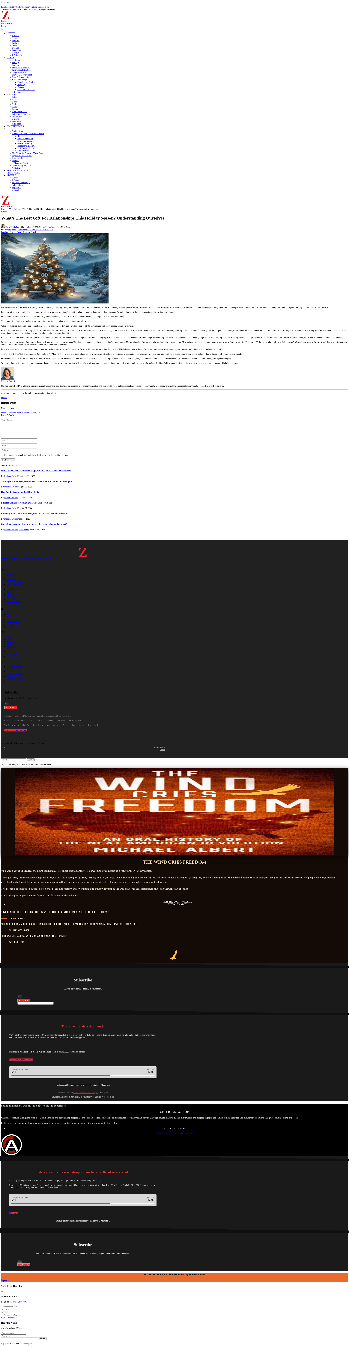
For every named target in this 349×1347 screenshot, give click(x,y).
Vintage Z (16, 168)
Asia (14, 99)
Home (3, 209)
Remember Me (10, 1315)
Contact (15, 190)
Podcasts (15, 40)
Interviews (16, 50)
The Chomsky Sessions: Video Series (28, 153)
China (14, 106)
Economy (16, 65)
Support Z (16, 187)
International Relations (21, 70)
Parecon (20, 87)
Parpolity (21, 84)
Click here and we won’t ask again (85, 1093)
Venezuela (16, 121)
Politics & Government (22, 75)
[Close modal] (2, 1291)
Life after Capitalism (26, 89)
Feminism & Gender (21, 67)
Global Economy (24, 143)
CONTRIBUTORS (15, 126)
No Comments (53, 227)
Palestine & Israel (19, 111)
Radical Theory (24, 136)
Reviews (15, 53)
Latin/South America (21, 114)
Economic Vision (24, 141)
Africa (14, 97)
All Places (16, 124)
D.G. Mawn (24, 529)
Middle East (17, 116)
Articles (15, 35)
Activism (16, 60)
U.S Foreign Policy (25, 148)
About (4, 661)
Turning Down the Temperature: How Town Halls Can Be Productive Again (36, 481)
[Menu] (2, 29)
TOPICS (10, 57)
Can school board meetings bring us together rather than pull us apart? (34, 524)
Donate (4, 21)
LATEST (11, 33)
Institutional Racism (25, 146)
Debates (15, 48)
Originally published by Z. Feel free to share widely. (30, 229)
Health (4, 211)
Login (21, 1328)
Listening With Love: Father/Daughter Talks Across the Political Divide (34, 513)
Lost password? (8, 1318)
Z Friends (16, 180)
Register (42, 1339)
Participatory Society (26, 82)
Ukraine (15, 119)
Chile (14, 104)
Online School (18, 131)
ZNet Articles (14, 209)
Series (14, 45)
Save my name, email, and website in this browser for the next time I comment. (38, 455)
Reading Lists (18, 158)
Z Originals (17, 55)
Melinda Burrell (15, 227)
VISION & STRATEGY (17, 170)
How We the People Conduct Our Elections (21, 492)
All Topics (16, 92)
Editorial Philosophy (21, 182)
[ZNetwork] (5, 18)
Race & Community (20, 77)
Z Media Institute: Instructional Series (28, 133)
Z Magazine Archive (21, 163)
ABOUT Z (11, 175)
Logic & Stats (23, 151)
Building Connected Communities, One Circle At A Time (27, 503)
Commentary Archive (21, 165)
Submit (31, 760)
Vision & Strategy (19, 80)
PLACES (11, 94)
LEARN (10, 129)
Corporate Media (19, 72)
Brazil (14, 102)
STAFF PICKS (13, 173)
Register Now (21, 1302)
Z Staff (15, 178)
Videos (15, 38)
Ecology (15, 62)
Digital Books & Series (22, 155)
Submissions (17, 185)
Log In (4, 1312)
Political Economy (25, 138)
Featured (15, 43)
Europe (15, 109)
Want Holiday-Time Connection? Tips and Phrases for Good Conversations (36, 471)
